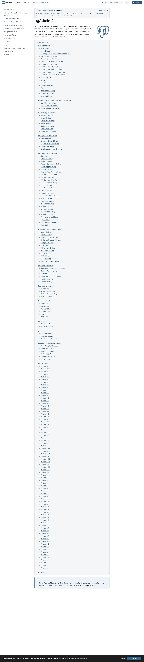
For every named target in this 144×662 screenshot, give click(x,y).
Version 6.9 (45, 398)
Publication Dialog (47, 204)
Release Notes (9, 51)
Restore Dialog (46, 296)
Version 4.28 (45, 451)
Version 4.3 (45, 517)
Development (44, 2)
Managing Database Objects (13, 25)
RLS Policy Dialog (47, 251)
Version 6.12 (45, 390)
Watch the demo (47, 326)
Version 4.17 (45, 480)
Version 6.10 (45, 395)
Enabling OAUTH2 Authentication (53, 72)
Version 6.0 (45, 422)
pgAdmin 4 (60, 10)
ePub (63, 16)
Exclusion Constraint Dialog (51, 240)
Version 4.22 (45, 467)
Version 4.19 (45, 475)
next (105, 10)
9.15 (73, 13)
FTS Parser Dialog (47, 185)
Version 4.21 (45, 470)
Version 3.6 (45, 528)
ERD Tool (44, 314)
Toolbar (43, 83)
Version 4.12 (45, 494)
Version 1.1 (44, 565)
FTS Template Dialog (48, 188)
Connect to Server (47, 126)
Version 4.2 (45, 520)
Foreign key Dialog (48, 243)
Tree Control (45, 88)
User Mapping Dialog (48, 222)
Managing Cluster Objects (12, 22)
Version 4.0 (45, 525)
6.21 (91, 13)
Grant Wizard (45, 274)
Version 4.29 (45, 448)
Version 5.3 (45, 435)
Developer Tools (9, 38)
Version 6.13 (45, 387)
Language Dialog (47, 193)
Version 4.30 (45, 446)
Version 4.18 (45, 478)
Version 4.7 (45, 507)
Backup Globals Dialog (49, 291)
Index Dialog (45, 245)
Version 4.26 (45, 456)
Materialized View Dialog (50, 196)
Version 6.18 (45, 374)
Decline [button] (122, 658)
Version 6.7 (45, 403)
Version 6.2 (45, 417)
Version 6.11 (45, 393)
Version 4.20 (45, 472)
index (100, 10)
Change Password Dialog (50, 271)
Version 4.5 (45, 512)
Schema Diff (45, 311)
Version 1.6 (45, 552)
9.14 (78, 13)
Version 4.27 (45, 454)
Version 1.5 (45, 555)
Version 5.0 (45, 443)
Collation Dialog (47, 159)
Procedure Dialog (47, 201)
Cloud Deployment (48, 121)
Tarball (69, 16)
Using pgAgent (46, 333)
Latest (58, 13)
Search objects (46, 96)
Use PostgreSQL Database (50, 108)
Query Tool (45, 306)
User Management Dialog (50, 56)
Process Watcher (47, 324)
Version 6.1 (44, 419)
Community (34, 2)
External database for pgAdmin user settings (16, 14)
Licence (6, 55)
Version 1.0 (45, 568)
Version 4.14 (45, 488)
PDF (59, 16)
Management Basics (10, 32)
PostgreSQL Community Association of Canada (54, 586)
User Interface (46, 77)
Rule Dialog (45, 253)
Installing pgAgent (47, 336)
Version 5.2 (45, 438)
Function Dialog (46, 190)
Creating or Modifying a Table (14, 28)
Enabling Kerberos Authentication (53, 69)
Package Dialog (46, 198)
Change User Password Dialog (52, 61)
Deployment (45, 48)
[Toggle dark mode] (126, 2)
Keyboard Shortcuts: (48, 93)
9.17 (63, 13)
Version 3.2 (45, 539)
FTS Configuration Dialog (50, 180)
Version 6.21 (45, 366)
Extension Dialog (47, 169)
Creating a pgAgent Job (50, 339)
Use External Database (49, 106)
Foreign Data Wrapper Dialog (51, 172)
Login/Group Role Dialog (50, 144)
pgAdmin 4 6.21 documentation (45, 10)
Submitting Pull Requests (50, 346)
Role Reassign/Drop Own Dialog (52, 149)
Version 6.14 (45, 385)
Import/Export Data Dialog (51, 276)
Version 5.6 (45, 427)
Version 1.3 (45, 560)
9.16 (68, 13)
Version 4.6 (45, 509)
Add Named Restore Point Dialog (53, 268)
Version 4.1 (44, 523)
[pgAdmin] (7, 2)
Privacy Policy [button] (82, 658)
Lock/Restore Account (49, 64)
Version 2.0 (45, 549)
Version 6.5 (45, 409)
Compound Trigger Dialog (50, 237)
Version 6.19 (45, 371)
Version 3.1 (45, 541)
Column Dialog (46, 235)
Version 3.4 (45, 533)
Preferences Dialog (48, 91)
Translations (45, 359)
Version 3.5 (45, 531)
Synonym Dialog (47, 214)
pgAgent (6, 45)
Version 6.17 (45, 377)
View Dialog (45, 225)
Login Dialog (45, 51)
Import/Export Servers (49, 131)
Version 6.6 (45, 406)
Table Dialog (45, 256)
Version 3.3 (45, 536)
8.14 (82, 13)
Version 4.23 (45, 464)
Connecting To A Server (12, 19)
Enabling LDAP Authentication (52, 67)
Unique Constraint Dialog (50, 261)
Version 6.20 (45, 369)
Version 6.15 (45, 382)
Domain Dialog (46, 161)
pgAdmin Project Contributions (14, 48)
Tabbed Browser (47, 85)
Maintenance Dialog (48, 279)
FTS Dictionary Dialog (49, 183)
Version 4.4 (45, 515)
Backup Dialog (46, 289)
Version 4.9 (45, 501)
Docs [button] (26, 2)
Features (19, 2)
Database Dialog (47, 138)
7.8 (87, 13)
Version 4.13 (45, 491)
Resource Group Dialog (49, 141)
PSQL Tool (44, 317)
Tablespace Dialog (47, 146)
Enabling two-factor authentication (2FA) (56, 54)
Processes (7, 41)
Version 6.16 (45, 379)
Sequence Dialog (47, 209)
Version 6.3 (45, 414)
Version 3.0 (45, 544)
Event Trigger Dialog (48, 167)
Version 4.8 (45, 504)
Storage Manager (47, 282)
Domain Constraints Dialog (51, 164)
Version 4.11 (45, 496)
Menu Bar (44, 80)
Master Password (47, 123)
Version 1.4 (45, 557)
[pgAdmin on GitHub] (129, 2)
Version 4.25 (45, 459)
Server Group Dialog (48, 115)
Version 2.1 (45, 547)
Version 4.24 (45, 462)
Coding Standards (47, 351)
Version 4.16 (45, 483)
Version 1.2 (45, 562)
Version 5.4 (45, 432)
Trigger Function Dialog (49, 217)
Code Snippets (46, 354)
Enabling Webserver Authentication (54, 75)
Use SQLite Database (48, 103)
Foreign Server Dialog (49, 175)
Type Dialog (45, 220)
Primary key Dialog (48, 248)
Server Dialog (46, 118)
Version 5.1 (45, 440)
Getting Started (9, 10)
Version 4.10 (45, 499)
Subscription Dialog (48, 212)
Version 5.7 (45, 425)
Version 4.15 (45, 486)
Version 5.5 (45, 430)
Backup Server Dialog (49, 294)
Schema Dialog (46, 206)
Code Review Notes (48, 356)
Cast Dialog (45, 156)
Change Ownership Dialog (50, 59)
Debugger (44, 303)
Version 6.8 (45, 401)
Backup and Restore (10, 35)
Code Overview (46, 349)
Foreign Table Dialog (48, 177)
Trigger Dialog (46, 259)
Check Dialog (46, 232)
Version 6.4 (45, 411)
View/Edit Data (46, 309)
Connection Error (47, 129)
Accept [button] (134, 658)
